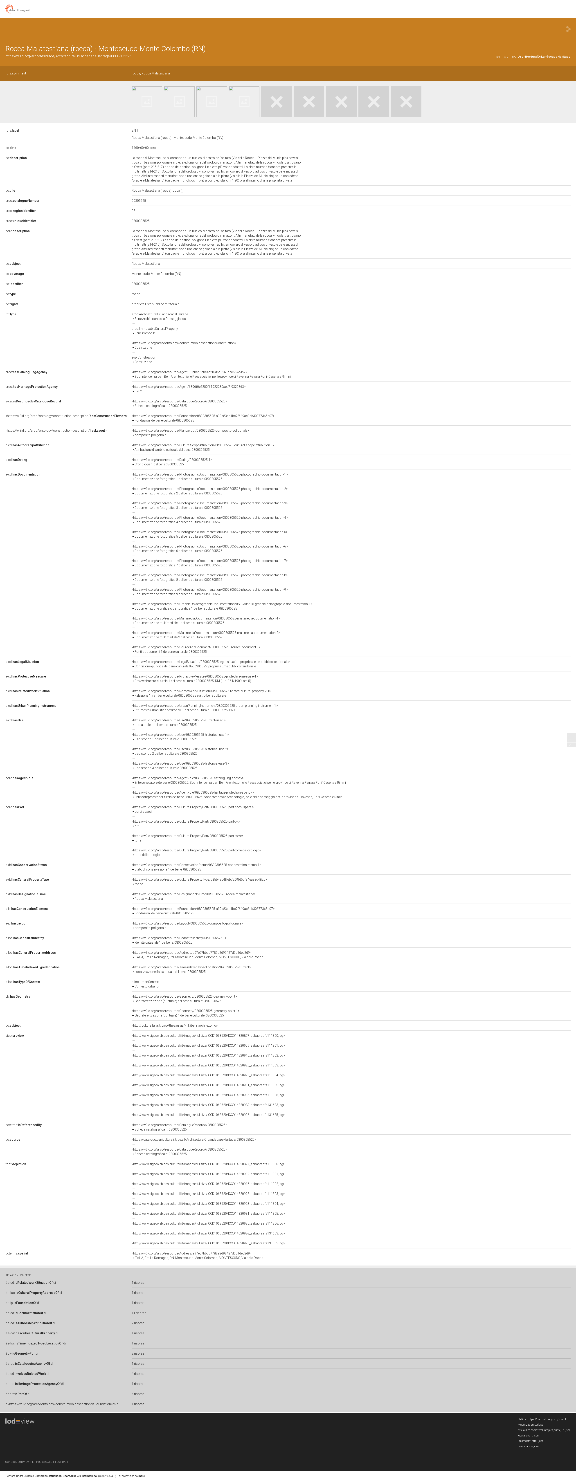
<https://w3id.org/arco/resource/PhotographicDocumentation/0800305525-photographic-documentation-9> (210, 592)
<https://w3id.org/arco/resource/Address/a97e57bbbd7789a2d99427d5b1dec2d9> (197, 955)
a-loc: (24, 938)
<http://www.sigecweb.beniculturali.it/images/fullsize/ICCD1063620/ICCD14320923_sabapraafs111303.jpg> (208, 1065)
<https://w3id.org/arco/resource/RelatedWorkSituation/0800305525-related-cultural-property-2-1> (201, 693)
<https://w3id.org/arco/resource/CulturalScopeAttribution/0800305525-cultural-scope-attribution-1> (203, 447)
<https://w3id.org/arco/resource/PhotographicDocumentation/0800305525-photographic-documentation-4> (210, 520)
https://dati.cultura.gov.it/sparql (547, 1419)
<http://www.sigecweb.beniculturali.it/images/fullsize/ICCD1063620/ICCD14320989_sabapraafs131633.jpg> (208, 1105)
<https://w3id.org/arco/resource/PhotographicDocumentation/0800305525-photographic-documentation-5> (210, 534)
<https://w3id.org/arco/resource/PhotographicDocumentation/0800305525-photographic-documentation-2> (210, 491)
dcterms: (23, 1125)
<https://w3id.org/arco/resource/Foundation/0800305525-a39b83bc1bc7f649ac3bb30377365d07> (203, 418)
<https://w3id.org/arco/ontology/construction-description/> (66, 416)
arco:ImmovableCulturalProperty (155, 331)
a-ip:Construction (144, 360)
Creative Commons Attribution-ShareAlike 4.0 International (60, 1476)
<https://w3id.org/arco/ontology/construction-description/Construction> (184, 345)
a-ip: (26, 909)
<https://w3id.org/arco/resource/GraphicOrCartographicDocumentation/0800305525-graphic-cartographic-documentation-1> (222, 606)
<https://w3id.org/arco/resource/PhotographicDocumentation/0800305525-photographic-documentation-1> (210, 477)
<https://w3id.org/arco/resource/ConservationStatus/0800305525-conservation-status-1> (196, 867)
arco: (22, 200)
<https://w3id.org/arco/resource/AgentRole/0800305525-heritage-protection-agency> (237, 795)
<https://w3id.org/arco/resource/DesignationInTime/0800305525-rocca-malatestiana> (194, 896)
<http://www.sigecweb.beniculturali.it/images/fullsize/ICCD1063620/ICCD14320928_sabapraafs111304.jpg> (208, 1075)
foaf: (15, 1164)
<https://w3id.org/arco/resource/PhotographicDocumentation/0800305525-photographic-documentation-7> (210, 563)
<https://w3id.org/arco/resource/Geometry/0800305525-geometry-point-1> (186, 1013)
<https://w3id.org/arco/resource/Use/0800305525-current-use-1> (179, 722)
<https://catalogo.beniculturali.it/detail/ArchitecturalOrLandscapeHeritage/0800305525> (194, 1139)
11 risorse (139, 1313)
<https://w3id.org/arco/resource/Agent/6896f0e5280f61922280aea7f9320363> (189, 389)
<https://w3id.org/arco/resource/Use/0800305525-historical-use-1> (180, 737)
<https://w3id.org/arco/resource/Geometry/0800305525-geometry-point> (184, 999)
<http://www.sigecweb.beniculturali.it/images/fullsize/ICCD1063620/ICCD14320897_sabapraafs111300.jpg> (208, 1035)
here (142, 1476)
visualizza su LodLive (530, 1424)
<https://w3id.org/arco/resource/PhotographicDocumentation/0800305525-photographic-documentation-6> (210, 549)
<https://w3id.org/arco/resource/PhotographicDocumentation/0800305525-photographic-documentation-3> (210, 505)
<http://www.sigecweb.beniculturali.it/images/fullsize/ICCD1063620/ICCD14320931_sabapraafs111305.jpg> (208, 1085)
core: (17, 231)
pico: (14, 1035)
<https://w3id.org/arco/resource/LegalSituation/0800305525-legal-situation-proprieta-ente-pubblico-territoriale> (211, 664)
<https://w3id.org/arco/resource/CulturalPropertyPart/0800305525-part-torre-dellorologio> (196, 852)
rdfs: (15, 73)
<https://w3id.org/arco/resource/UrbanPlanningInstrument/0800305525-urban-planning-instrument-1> (205, 708)
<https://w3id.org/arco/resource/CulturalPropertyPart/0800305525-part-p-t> (186, 824)
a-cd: (27, 445)
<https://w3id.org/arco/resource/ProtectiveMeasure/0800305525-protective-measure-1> (195, 679)
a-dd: (26, 865)
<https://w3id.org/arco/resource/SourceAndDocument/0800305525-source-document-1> (196, 649)
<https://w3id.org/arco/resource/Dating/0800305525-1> (172, 462)
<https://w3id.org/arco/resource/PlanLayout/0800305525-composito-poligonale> (190, 433)
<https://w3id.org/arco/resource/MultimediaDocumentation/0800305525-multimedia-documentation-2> (206, 635)
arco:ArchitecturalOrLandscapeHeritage (160, 316)
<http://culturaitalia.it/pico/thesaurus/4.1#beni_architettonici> (175, 1025)
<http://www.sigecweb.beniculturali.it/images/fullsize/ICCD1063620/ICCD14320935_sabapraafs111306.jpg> (208, 1095)
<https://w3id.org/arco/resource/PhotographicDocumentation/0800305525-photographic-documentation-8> (210, 577)
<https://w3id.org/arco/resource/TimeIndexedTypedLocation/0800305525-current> (191, 969)
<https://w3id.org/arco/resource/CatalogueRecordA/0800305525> (179, 403)
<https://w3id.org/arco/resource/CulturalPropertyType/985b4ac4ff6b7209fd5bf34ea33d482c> (199, 882)
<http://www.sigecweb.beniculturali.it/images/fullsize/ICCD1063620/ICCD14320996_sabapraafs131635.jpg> (208, 1115)
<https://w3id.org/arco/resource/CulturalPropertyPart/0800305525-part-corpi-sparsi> (193, 809)
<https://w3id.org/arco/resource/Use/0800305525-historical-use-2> (180, 751)
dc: (10, 148)
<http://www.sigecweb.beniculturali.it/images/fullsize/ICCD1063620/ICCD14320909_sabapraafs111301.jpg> (208, 1045)
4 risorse (138, 1374)
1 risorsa (138, 1282)
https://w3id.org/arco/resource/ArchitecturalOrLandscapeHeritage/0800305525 (68, 56)
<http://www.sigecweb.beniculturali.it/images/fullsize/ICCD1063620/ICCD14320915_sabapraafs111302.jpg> (208, 1055)
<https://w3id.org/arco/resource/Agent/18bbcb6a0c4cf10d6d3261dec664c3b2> (211, 374)
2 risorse (138, 1323)
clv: (17, 996)
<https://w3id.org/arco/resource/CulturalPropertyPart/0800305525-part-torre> (187, 838)
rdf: (10, 314)
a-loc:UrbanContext (145, 984)
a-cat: (33, 401)
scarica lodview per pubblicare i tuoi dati (36, 1462)
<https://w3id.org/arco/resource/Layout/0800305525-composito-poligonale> (187, 926)
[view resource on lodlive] (568, 29)
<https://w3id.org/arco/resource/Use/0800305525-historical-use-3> (180, 766)
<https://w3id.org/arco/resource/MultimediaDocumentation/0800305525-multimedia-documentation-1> (206, 621)
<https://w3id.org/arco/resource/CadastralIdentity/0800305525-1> (179, 940)
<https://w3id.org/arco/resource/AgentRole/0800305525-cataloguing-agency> (239, 780)
